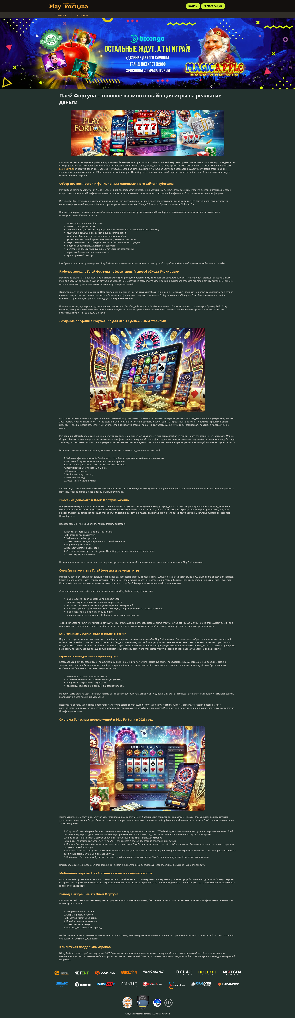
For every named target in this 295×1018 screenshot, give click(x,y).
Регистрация (213, 6)
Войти (193, 6)
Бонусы (82, 15)
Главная (60, 15)
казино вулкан (67, 168)
